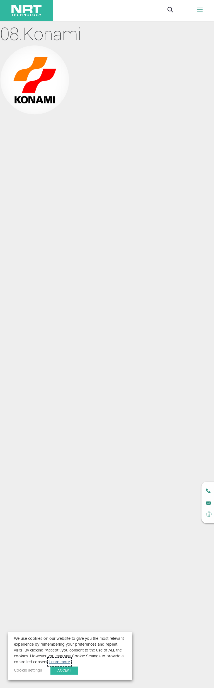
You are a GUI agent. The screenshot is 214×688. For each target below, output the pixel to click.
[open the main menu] (199, 10)
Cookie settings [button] (28, 670)
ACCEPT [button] (64, 670)
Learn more (59, 662)
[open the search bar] (170, 10)
